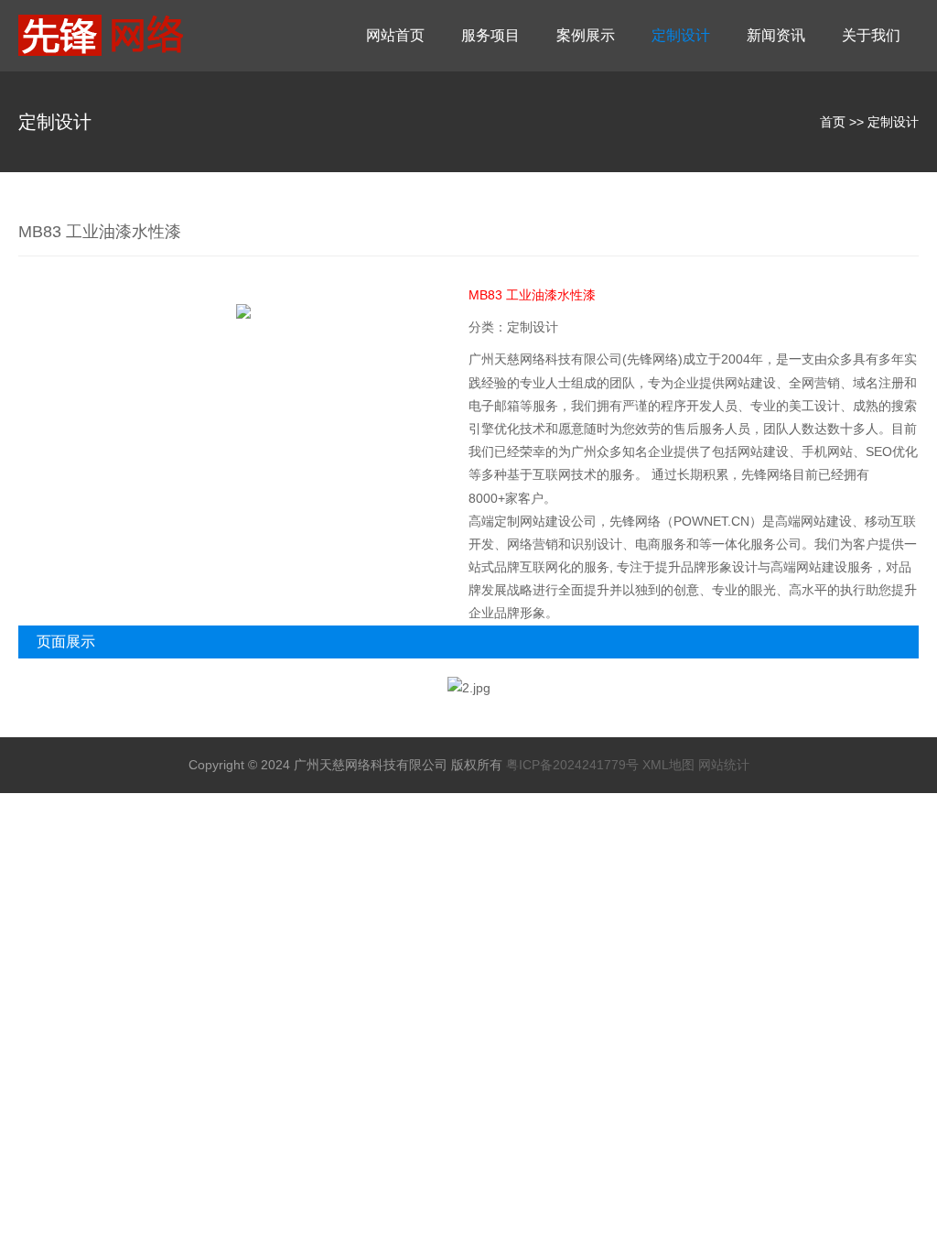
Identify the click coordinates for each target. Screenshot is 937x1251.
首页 (832, 121)
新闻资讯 (776, 35)
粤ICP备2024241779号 (572, 764)
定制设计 (681, 35)
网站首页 (395, 35)
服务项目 (490, 35)
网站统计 (723, 764)
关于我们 (871, 35)
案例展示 (585, 35)
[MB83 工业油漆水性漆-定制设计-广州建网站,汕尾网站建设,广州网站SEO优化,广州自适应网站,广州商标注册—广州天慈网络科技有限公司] (131, 34)
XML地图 (668, 764)
